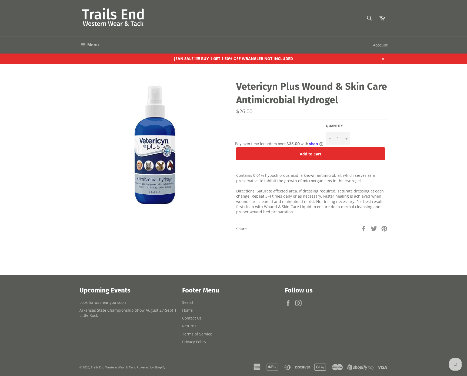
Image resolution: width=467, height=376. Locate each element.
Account (380, 45)
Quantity (334, 126)
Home (187, 310)
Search (188, 302)
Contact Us (192, 318)
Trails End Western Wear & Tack (113, 367)
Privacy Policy (194, 341)
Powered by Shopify (151, 367)
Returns (189, 325)
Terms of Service (197, 334)
